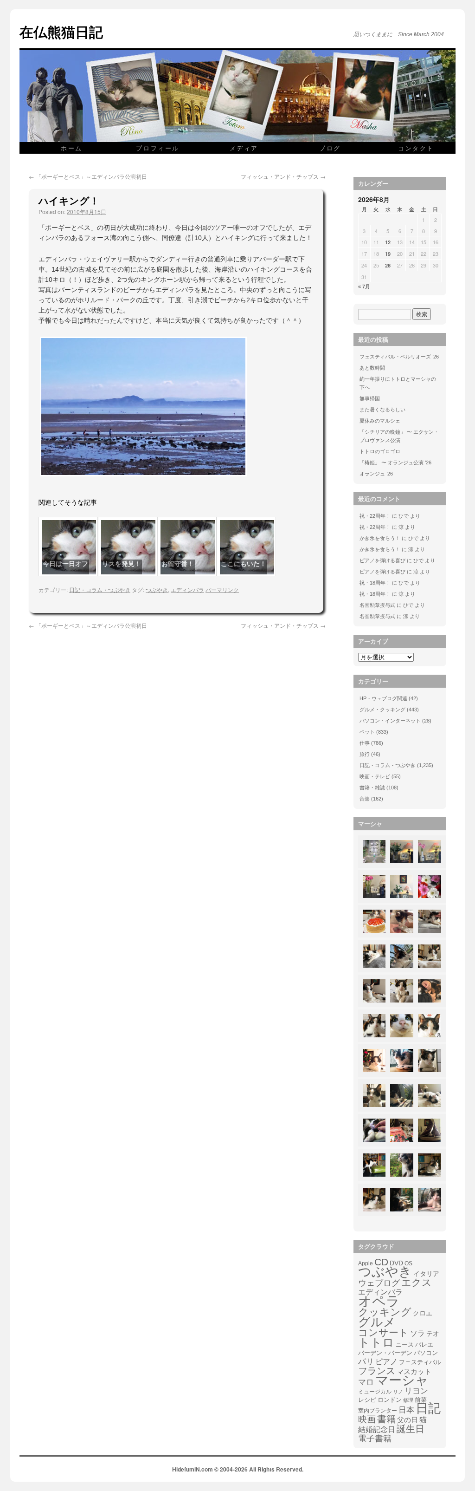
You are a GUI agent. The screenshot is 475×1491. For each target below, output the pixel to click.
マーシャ (402, 1380)
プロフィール (158, 147)
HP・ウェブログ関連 (383, 698)
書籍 (386, 1419)
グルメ (377, 1322)
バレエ (424, 1344)
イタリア (426, 1273)
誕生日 (410, 1429)
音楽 (364, 798)
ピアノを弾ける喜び (382, 560)
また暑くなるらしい (382, 409)
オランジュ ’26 (376, 473)
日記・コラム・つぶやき (99, 589)
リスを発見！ (121, 563)
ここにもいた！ (243, 563)
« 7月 (364, 286)
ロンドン (390, 1400)
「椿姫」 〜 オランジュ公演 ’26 (395, 462)
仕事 (364, 743)
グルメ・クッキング (382, 709)
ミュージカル (375, 1391)
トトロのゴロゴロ (379, 451)
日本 (406, 1410)
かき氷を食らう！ (379, 538)
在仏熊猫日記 (61, 31)
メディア (244, 147)
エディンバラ (187, 589)
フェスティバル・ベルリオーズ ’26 (399, 356)
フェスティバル (420, 1362)
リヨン (416, 1391)
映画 (367, 1419)
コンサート (383, 1332)
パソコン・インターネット (390, 720)
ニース (405, 1344)
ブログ (330, 147)
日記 (428, 1408)
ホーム (72, 147)
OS (408, 1263)
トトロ (376, 1342)
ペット (367, 732)
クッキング (384, 1312)
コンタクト (416, 147)
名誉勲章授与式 (377, 605)
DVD (396, 1263)
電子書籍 (375, 1438)
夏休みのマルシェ (379, 420)
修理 (408, 1400)
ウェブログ (379, 1283)
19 (388, 253)
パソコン (426, 1352)
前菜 (421, 1399)
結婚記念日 (376, 1429)
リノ (398, 1391)
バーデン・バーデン (385, 1352)
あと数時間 (372, 368)
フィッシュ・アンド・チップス (283, 176)
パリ (366, 1362)
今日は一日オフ (65, 563)
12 (388, 242)
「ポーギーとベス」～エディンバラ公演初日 (88, 176)
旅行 (364, 754)
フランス (376, 1371)
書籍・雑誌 (372, 787)
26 (388, 265)
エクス (416, 1282)
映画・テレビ (374, 776)
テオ (432, 1333)
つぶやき (157, 589)
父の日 (407, 1420)
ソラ (417, 1333)
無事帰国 (369, 398)
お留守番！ (177, 563)
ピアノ (386, 1361)
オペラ (379, 1301)
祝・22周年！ (375, 516)
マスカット (414, 1371)
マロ (366, 1382)
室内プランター (377, 1410)
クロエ (422, 1313)
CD (381, 1262)
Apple (365, 1263)
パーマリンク (222, 589)
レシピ (367, 1399)
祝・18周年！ (375, 583)
